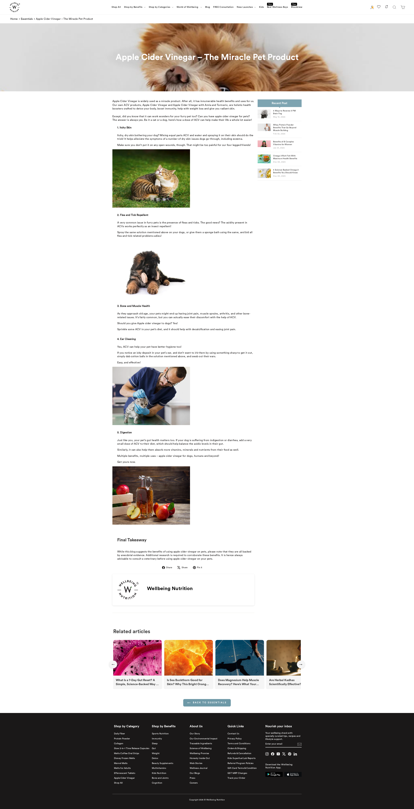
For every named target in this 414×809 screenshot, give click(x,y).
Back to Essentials (209, 702)
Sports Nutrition (160, 734)
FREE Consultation (223, 7)
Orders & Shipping (237, 748)
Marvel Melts (121, 763)
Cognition (157, 783)
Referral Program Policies (240, 763)
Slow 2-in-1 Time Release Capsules (131, 748)
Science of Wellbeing (201, 748)
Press (192, 778)
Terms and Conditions (239, 743)
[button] (403, 7)
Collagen (118, 743)
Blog (207, 7)
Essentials (27, 19)
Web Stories (196, 763)
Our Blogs (195, 773)
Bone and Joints (160, 778)
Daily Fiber (119, 734)
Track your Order (236, 778)
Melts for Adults (122, 768)
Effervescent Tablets (124, 773)
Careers (194, 783)
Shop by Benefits (133, 7)
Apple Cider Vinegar (124, 101)
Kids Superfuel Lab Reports (242, 758)
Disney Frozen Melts (124, 758)
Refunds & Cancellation (239, 753)
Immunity (157, 739)
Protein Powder (122, 739)
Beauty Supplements (162, 763)
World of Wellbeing (188, 7)
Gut (154, 748)
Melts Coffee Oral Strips (126, 753)
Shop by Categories (160, 7)
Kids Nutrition (159, 773)
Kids (261, 7)
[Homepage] (14, 7)
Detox (155, 758)
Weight (155, 753)
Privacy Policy (235, 739)
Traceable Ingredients (201, 743)
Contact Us (233, 734)
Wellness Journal (198, 768)
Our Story (195, 734)
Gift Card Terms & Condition (242, 768)
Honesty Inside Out (200, 758)
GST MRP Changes (237, 773)
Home (14, 19)
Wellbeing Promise (199, 753)
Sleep (155, 743)
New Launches (245, 7)
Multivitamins (159, 768)
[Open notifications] (386, 7)
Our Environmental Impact (204, 739)
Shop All (116, 7)
